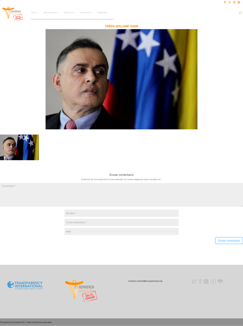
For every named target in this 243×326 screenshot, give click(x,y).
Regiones (102, 12)
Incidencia (85, 12)
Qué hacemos (50, 12)
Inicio (33, 12)
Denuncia (68, 12)
